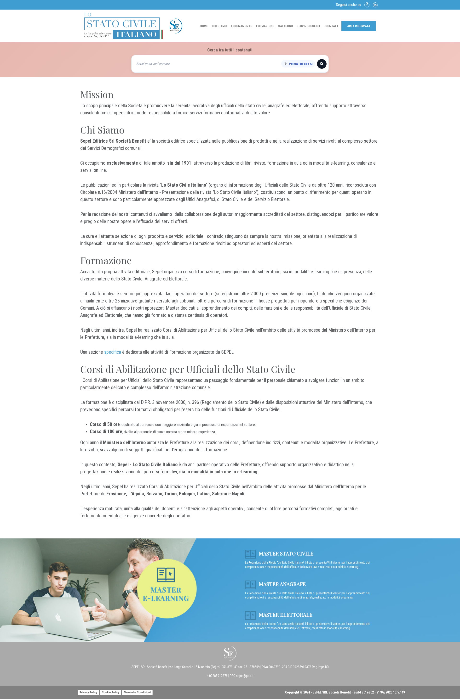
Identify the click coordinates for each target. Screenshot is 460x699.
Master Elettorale (285, 614)
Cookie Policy (110, 692)
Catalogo (285, 26)
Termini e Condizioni (137, 692)
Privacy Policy (88, 692)
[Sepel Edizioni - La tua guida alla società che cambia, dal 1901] (123, 25)
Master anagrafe (282, 584)
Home (204, 26)
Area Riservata (358, 26)
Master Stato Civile (285, 553)
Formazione (265, 26)
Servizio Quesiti (309, 26)
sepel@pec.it (244, 676)
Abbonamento (241, 26)
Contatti (332, 26)
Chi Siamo (219, 26)
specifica (112, 352)
